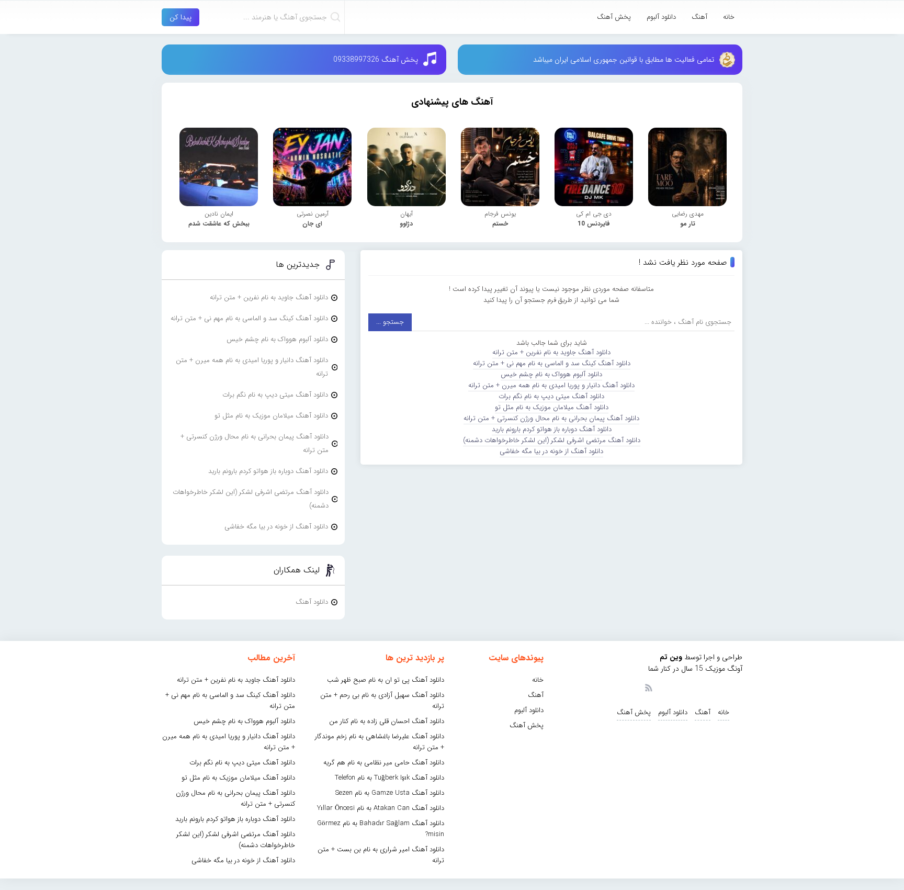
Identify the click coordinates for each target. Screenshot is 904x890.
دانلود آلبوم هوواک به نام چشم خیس (551, 374)
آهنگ (699, 17)
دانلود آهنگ (312, 601)
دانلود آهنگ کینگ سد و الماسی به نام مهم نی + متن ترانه (551, 363)
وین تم (671, 657)
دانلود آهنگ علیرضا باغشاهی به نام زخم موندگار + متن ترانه (379, 742)
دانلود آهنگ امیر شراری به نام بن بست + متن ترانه (381, 855)
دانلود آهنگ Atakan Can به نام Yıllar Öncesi (380, 808)
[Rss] (648, 687)
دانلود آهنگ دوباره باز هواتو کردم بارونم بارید (552, 429)
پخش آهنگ (614, 17)
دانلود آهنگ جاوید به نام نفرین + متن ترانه (551, 352)
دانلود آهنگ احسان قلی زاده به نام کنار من (386, 721)
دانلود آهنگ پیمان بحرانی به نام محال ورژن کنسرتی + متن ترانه (551, 418)
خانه (728, 17)
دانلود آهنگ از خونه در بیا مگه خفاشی (551, 451)
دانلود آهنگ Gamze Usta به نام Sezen (389, 792)
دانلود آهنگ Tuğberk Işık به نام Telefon (389, 777)
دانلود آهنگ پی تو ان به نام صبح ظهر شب (385, 679)
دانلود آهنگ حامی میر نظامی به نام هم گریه (383, 762)
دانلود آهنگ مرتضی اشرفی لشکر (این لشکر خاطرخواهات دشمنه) (551, 440)
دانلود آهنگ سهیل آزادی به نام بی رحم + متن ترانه (382, 701)
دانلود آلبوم (661, 17)
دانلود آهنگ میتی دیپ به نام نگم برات (551, 396)
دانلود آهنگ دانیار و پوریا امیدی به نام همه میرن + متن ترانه (551, 385)
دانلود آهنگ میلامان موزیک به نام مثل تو (551, 407)
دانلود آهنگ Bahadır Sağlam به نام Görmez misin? (380, 829)
